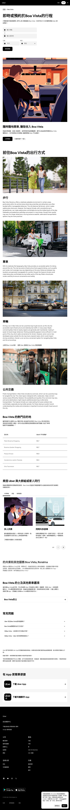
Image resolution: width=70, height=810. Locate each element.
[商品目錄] (67, 2)
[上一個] (58, 547)
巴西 (4, 9)
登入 (59, 2)
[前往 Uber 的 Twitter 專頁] (16, 778)
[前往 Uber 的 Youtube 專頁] (8, 778)
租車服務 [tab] (19, 493)
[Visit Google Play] (8, 790)
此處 (63, 799)
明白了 (64, 805)
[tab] (24, 493)
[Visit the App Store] (20, 790)
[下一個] (63, 547)
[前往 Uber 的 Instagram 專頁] (12, 778)
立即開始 (7, 139)
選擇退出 (57, 805)
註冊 (63, 2)
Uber (4, 3)
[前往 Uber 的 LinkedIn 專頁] (4, 778)
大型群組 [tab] (6, 493)
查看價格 (7, 49)
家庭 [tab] (13, 493)
